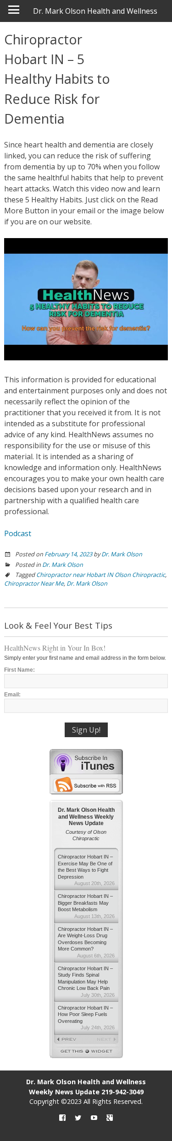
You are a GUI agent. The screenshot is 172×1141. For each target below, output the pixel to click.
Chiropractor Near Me (34, 583)
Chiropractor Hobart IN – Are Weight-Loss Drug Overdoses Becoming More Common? (86, 942)
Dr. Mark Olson (121, 554)
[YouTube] (94, 1118)
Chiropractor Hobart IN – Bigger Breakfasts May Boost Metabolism (86, 905)
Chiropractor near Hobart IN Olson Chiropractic (100, 574)
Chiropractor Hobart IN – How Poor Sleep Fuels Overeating (86, 1017)
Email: (12, 694)
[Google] (109, 1118)
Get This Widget (86, 1052)
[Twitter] (78, 1118)
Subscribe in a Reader (86, 784)
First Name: (19, 670)
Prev (70, 1040)
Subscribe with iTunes (86, 761)
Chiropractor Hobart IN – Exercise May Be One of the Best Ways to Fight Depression (86, 870)
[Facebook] (62, 1118)
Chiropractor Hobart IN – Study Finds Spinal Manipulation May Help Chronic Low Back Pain (86, 982)
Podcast (17, 533)
